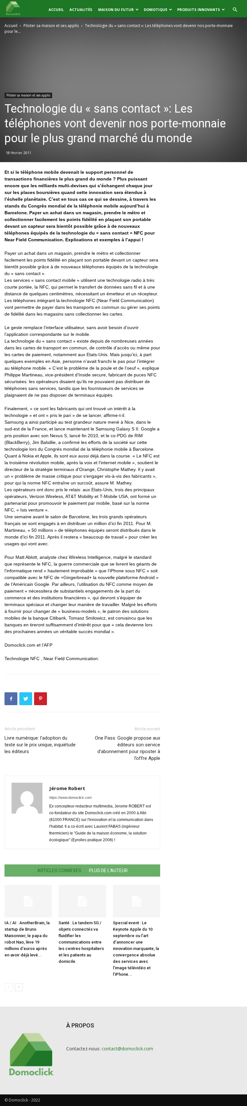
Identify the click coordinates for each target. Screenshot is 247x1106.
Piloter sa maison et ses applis (51, 25)
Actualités (80, 9)
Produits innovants (198, 9)
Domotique (155, 9)
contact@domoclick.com (127, 1049)
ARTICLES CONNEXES (59, 870)
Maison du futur (116, 9)
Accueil (56, 9)
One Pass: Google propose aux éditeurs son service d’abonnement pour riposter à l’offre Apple (127, 748)
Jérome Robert (67, 788)
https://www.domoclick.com (70, 797)
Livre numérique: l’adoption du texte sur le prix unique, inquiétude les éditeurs (40, 744)
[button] (234, 10)
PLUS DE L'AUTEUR (108, 870)
